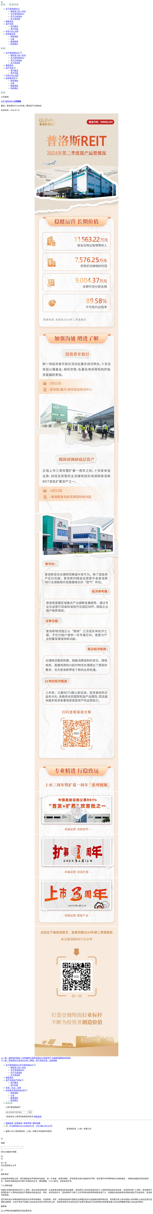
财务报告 (14, 36)
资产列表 (14, 29)
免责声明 (27, 1123)
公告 (12, 39)
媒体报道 (14, 41)
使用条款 (18, 1123)
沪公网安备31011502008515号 (21, 1126)
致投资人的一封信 (18, 11)
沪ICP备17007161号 (44, 1126)
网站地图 (36, 1123)
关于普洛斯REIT (13, 9)
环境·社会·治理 (12, 31)
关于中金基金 (16, 16)
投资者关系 (10, 34)
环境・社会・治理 (13, 1088)
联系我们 (14, 44)
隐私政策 (38, 1117)
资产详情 (9, 24)
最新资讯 (9, 21)
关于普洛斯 (15, 19)
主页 (3, 101)
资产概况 (14, 26)
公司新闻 (17, 101)
